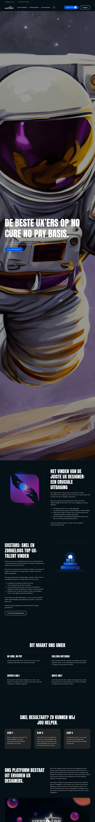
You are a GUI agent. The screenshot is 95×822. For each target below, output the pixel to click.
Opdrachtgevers (34, 7)
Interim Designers (22, 7)
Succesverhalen (45, 7)
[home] (9, 7)
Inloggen (85, 7)
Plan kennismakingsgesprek (15, 613)
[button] (54, 7)
